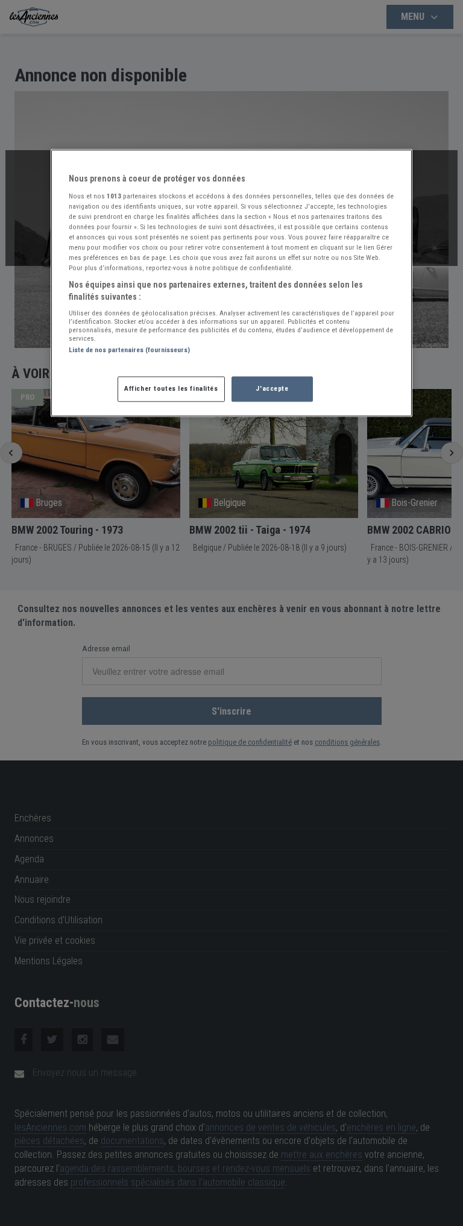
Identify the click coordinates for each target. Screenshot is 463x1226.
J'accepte (272, 388)
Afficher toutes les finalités (171, 388)
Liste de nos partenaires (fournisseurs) (129, 350)
